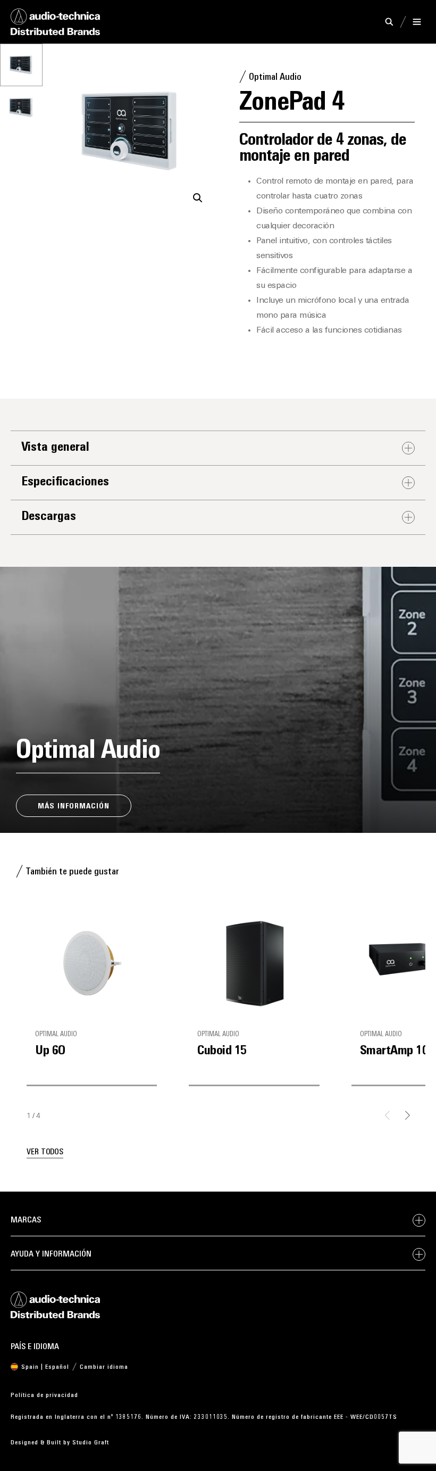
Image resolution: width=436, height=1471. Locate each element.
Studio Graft (90, 1443)
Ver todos (45, 1152)
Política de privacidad (44, 1395)
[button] (197, 198)
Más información (74, 807)
